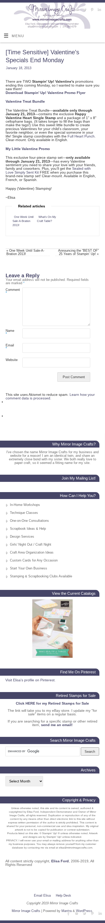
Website (10, 360)
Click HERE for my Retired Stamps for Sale (52, 703)
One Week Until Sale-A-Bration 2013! (22, 221)
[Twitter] (84, 9)
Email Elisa (42, 895)
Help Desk (63, 895)
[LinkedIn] (98, 9)
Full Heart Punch (81, 136)
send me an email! (57, 725)
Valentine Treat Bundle (25, 101)
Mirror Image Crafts (26, 911)
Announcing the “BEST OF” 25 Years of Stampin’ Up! (78, 252)
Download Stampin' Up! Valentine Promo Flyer (45, 93)
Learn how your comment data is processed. (50, 396)
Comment (10, 291)
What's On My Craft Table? (46, 218)
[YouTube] (76, 9)
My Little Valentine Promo (28, 149)
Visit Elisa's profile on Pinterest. (30, 680)
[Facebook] (69, 9)
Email (10, 347)
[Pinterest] (91, 9)
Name (10, 332)
